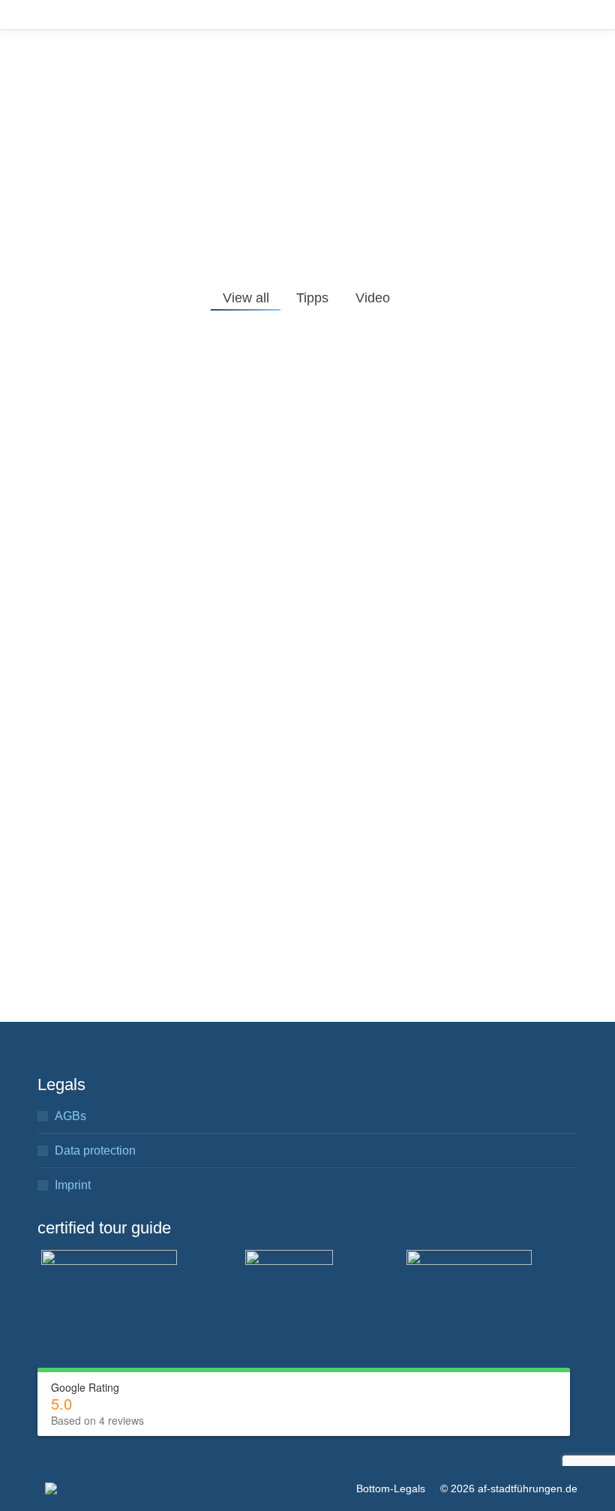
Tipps (312, 297)
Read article (90, 587)
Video (373, 297)
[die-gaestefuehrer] (109, 1285)
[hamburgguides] (469, 1286)
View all (246, 297)
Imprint (73, 1185)
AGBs (70, 1116)
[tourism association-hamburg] (289, 1294)
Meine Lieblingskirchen (424, 543)
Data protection (95, 1150)
